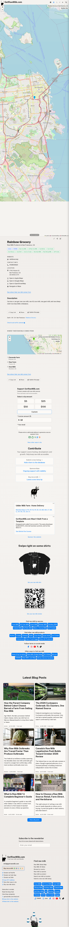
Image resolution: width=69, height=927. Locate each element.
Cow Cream (50, 248)
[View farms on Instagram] (53, 898)
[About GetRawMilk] (4, 913)
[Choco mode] (59, 2)
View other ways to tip (34, 442)
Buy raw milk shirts (9, 884)
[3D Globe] (50, 2)
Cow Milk (15, 624)
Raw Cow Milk (22, 248)
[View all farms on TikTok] (40, 646)
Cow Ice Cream (28, 251)
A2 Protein (56, 251)
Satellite (58, 341)
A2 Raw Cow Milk (32, 248)
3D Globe (47, 654)
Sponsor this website (34, 537)
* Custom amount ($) (24, 416)
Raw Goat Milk (37, 251)
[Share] (57, 238)
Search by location (19, 654)
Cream (18, 635)
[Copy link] (54, 238)
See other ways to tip (10, 882)
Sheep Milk (43, 624)
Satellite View (64, 8)
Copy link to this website (10, 899)
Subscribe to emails (8, 889)
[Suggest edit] (60, 238)
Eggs (57, 895)
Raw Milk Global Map (34, 654)
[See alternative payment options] (37, 437)
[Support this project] (53, 2)
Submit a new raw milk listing (42, 878)
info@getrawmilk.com (11, 864)
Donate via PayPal (9, 872)
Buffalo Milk (27, 628)
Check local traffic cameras (15, 322)
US (12, 317)
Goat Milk (33, 624)
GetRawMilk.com (57, 353)
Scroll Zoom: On (56, 339)
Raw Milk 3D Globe (39, 867)
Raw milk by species (40, 871)
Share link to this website (10, 901)
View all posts (34, 820)
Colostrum (20, 639)
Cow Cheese (11, 251)
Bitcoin (54, 654)
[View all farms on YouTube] (34, 646)
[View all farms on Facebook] (28, 646)
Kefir (31, 635)
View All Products (46, 639)
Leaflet (47, 235)
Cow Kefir (19, 251)
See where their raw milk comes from (19, 292)
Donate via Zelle (8, 877)
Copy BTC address (9, 880)
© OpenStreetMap (54, 235)
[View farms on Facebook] (50, 898)
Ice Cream (55, 635)
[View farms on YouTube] (56, 898)
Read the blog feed (8, 892)
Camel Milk (17, 628)
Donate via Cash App (9, 875)
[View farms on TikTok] (63, 898)
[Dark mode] (56, 2)
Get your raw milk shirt (34, 582)
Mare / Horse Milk (39, 628)
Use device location (46, 658)
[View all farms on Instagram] (31, 646)
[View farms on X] (60, 898)
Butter (12, 635)
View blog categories (8, 894)
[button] (2, 7)
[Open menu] (66, 2)
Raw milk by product (40, 874)
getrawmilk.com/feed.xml (11, 896)
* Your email (21, 425)
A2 (46, 891)
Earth (8, 317)
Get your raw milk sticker (34, 614)
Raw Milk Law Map (29, 658)
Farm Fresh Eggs (32, 639)
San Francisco (21, 317)
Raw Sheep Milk (47, 251)
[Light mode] (62, 2)
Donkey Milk (52, 624)
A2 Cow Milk (24, 624)
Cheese (25, 635)
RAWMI (15, 248)
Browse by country (39, 869)
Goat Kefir (46, 635)
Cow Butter (42, 248)
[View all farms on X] (38, 646)
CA (15, 317)
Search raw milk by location (42, 876)
